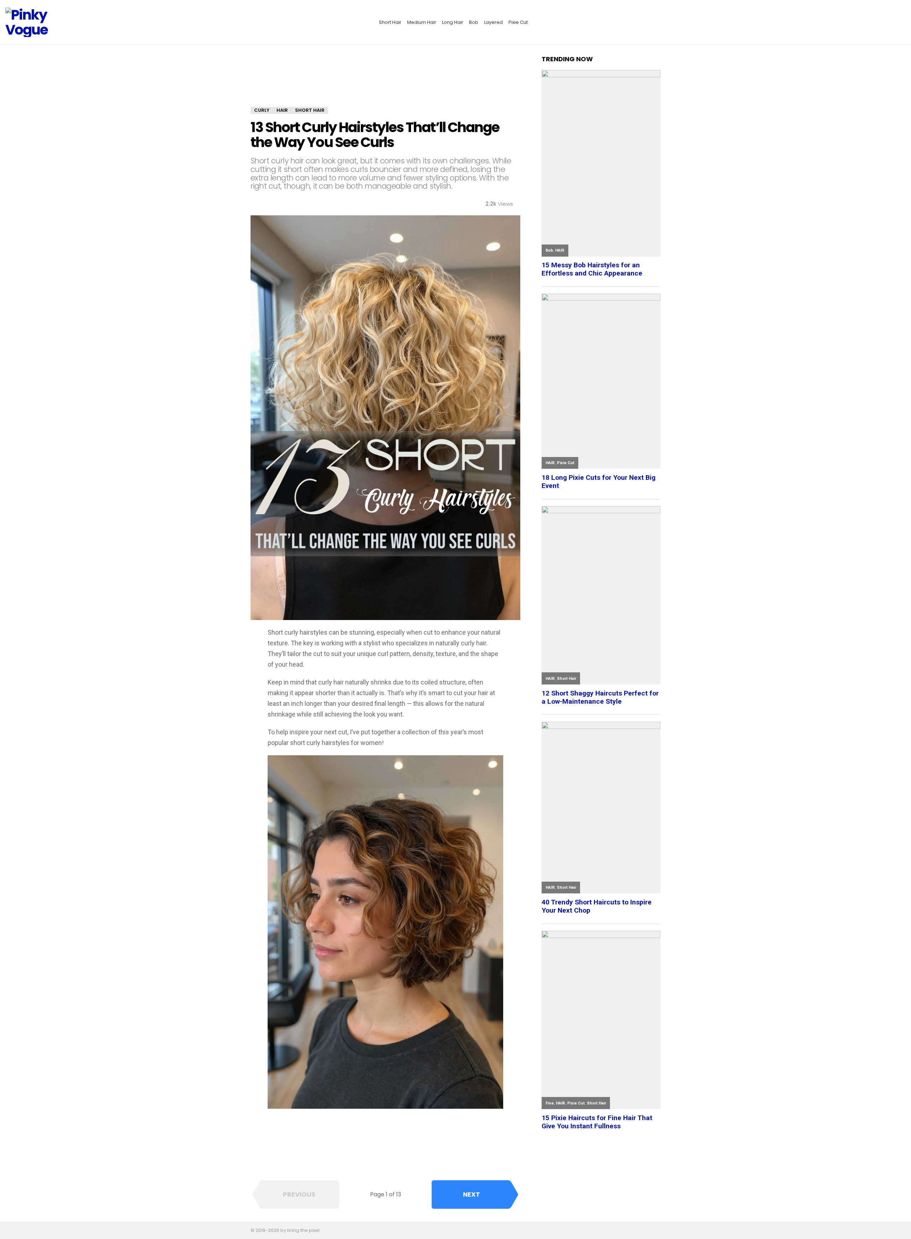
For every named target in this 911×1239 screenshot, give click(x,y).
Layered (493, 22)
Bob (473, 22)
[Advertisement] (385, 81)
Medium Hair (421, 22)
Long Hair (452, 22)
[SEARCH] (901, 22)
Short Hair (390, 22)
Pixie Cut (518, 22)
